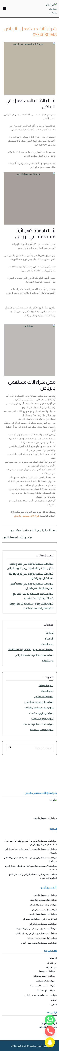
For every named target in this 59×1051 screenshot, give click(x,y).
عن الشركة (47, 660)
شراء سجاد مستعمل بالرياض (38, 707)
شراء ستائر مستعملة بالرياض (38, 702)
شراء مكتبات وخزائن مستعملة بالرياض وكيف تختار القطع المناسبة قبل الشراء (31, 606)
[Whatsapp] (50, 1020)
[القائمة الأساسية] (4, 8)
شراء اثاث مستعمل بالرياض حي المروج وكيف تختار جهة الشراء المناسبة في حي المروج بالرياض (30, 566)
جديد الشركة (47, 644)
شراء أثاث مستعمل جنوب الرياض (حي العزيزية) (36, 928)
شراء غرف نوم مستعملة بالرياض (43, 904)
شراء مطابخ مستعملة (42, 718)
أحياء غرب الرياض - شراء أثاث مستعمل (40, 919)
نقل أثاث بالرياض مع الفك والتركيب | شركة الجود (32, 530)
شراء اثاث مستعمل (43, 696)
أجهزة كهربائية (46, 685)
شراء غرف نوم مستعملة (41, 713)
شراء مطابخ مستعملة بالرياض (44, 909)
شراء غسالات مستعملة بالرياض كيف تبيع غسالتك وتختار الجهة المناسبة (33, 596)
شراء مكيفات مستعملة (41, 729)
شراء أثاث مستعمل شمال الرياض (42, 914)
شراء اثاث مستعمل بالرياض (26, 516)
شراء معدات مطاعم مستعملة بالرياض (34, 655)
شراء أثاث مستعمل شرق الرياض (43, 923)
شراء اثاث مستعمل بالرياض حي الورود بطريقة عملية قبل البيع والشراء (31, 576)
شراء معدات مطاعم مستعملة (38, 724)
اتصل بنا (49, 633)
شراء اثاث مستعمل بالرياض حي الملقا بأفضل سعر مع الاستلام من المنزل (31, 586)
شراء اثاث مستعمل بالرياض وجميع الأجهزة (39, 942)
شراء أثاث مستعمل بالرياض (45, 895)
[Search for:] (29, 748)
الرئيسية (49, 638)
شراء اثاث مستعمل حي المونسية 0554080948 (30, 649)
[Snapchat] (50, 1042)
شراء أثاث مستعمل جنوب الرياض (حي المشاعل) (36, 933)
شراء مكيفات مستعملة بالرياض (43, 900)
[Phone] (50, 1031)
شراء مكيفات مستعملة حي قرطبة (42, 938)
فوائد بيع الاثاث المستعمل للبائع (18, 537)
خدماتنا (54, 999)
